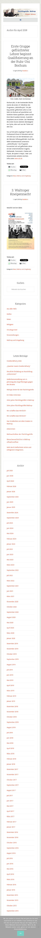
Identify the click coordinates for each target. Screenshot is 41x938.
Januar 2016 (11, 890)
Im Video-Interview (14, 395)
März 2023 (10, 565)
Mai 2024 (10, 533)
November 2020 (12, 602)
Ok (20, 933)
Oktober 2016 (12, 843)
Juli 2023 (10, 549)
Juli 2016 (10, 858)
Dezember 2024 (12, 513)
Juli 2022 (10, 575)
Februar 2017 (11, 822)
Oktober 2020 (12, 607)
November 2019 (12, 649)
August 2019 (11, 665)
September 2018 (13, 722)
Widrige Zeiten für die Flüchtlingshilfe (20, 390)
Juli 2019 (10, 670)
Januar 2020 (11, 638)
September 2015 (13, 911)
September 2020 (13, 612)
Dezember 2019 (12, 644)
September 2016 (13, 848)
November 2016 (12, 837)
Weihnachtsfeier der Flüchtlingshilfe (20, 434)
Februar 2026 (11, 486)
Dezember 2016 (12, 832)
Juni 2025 (10, 502)
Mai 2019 (10, 680)
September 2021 (13, 586)
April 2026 (10, 481)
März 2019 (10, 691)
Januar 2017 (11, 827)
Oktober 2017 (12, 780)
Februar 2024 (11, 539)
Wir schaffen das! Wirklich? (16, 411)
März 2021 (10, 596)
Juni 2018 (10, 738)
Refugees (10, 324)
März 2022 (10, 581)
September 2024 (13, 518)
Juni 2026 (10, 476)
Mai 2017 (10, 806)
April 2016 (10, 874)
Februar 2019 (11, 696)
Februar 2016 (11, 885)
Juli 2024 (10, 523)
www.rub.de (18, 158)
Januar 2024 (11, 544)
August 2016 (11, 853)
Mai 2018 (10, 743)
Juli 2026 (10, 471)
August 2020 (11, 617)
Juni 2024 (10, 528)
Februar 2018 (11, 759)
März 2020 (10, 633)
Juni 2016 (10, 864)
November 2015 (12, 900)
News (14, 176)
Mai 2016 (10, 869)
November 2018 (12, 712)
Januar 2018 (11, 764)
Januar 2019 (11, 701)
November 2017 (12, 774)
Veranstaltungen (13, 335)
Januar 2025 (11, 507)
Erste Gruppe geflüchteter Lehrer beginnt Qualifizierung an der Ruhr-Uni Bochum (20, 55)
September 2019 (13, 659)
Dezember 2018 (12, 706)
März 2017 (10, 816)
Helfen (9, 314)
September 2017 (13, 785)
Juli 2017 (10, 796)
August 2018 (11, 727)
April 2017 (10, 811)
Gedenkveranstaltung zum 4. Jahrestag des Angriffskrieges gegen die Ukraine (20, 381)
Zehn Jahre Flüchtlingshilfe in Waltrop (20, 400)
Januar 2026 (11, 492)
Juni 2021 (10, 591)
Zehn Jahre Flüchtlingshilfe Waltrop (20, 405)
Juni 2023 (10, 554)
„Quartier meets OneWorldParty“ (18, 366)
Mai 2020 (10, 623)
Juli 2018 (10, 733)
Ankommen (11, 429)
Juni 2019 (10, 675)
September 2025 (13, 497)
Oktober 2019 (12, 654)
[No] (38, 927)
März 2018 (10, 754)
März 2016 (10, 879)
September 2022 (13, 570)
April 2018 (10, 748)
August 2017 (11, 790)
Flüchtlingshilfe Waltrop (20, 12)
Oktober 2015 (12, 906)
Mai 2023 (10, 560)
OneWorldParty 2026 (14, 361)
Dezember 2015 (12, 895)
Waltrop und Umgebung (23, 176)
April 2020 (10, 628)
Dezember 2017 (12, 769)
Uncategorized (12, 330)
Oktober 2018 (12, 717)
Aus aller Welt (12, 309)
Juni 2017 (10, 801)
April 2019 (10, 685)
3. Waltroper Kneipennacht (20, 192)
